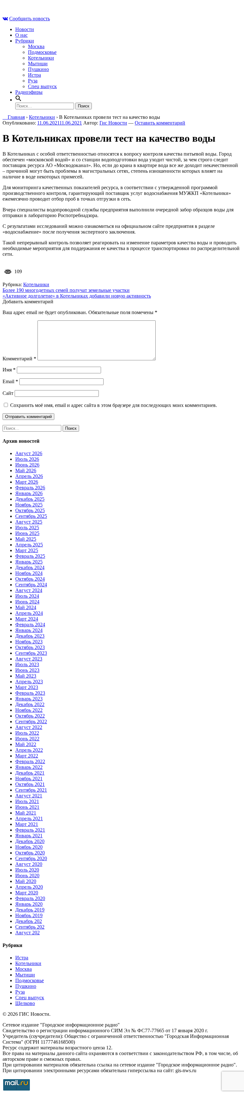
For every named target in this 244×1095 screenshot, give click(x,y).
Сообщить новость (29, 18)
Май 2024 (25, 607)
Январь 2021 (29, 835)
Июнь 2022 (27, 738)
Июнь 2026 (27, 464)
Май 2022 (25, 744)
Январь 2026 (29, 493)
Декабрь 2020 (29, 841)
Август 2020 (28, 864)
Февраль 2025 (30, 556)
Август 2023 (28, 658)
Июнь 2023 (27, 670)
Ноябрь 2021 (29, 778)
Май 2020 (25, 881)
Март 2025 (26, 550)
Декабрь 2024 (29, 567)
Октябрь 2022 (30, 715)
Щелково (25, 1003)
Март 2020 (26, 892)
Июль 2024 (27, 596)
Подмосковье (42, 52)
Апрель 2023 (29, 681)
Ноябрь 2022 (29, 710)
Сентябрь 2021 (31, 790)
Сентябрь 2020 (31, 858)
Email (10, 381)
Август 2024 (28, 590)
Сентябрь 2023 (31, 653)
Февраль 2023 (30, 693)
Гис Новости (113, 123)
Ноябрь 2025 (29, 504)
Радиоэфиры (29, 92)
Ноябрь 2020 (29, 847)
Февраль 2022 (30, 761)
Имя (9, 369)
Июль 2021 (27, 801)
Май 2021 (25, 812)
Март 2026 (26, 482)
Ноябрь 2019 (29, 915)
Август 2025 (28, 522)
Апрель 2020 (29, 887)
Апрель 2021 (29, 818)
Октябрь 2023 (30, 647)
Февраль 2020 (30, 898)
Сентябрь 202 (29, 927)
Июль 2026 (27, 459)
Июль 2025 (27, 527)
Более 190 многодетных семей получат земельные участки (66, 290)
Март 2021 (26, 824)
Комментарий (19, 358)
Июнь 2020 (27, 875)
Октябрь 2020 (30, 852)
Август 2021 (28, 795)
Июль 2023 (27, 664)
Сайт (8, 393)
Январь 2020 (29, 904)
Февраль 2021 (30, 830)
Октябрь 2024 (30, 579)
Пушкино (38, 69)
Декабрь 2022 (29, 704)
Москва (36, 46)
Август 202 (27, 932)
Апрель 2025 (29, 544)
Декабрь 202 (28, 921)
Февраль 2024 (30, 624)
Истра (34, 75)
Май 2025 (25, 539)
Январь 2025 (29, 561)
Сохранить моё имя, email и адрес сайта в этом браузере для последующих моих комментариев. (113, 405)
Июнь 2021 (27, 807)
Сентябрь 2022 (31, 721)
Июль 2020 (27, 870)
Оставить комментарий (160, 123)
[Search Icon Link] (18, 99)
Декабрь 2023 (29, 636)
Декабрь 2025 (29, 499)
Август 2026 (28, 453)
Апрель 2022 (29, 750)
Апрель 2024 (29, 613)
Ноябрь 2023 (29, 641)
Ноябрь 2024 (29, 573)
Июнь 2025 (27, 533)
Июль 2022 (27, 733)
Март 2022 (26, 755)
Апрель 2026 (29, 476)
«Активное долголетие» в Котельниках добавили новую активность (77, 296)
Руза (32, 80)
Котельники (41, 58)
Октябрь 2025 (30, 510)
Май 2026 (25, 470)
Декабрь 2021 (29, 773)
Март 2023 (26, 687)
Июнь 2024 (27, 601)
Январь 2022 (29, 767)
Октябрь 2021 (30, 784)
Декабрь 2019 (29, 909)
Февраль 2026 (30, 487)
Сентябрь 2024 (31, 584)
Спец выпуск (42, 86)
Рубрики (24, 40)
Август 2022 (28, 727)
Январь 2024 (29, 630)
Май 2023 (25, 676)
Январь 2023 (29, 698)
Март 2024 (26, 619)
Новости (24, 29)
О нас (21, 35)
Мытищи (38, 63)
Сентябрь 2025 (31, 516)
